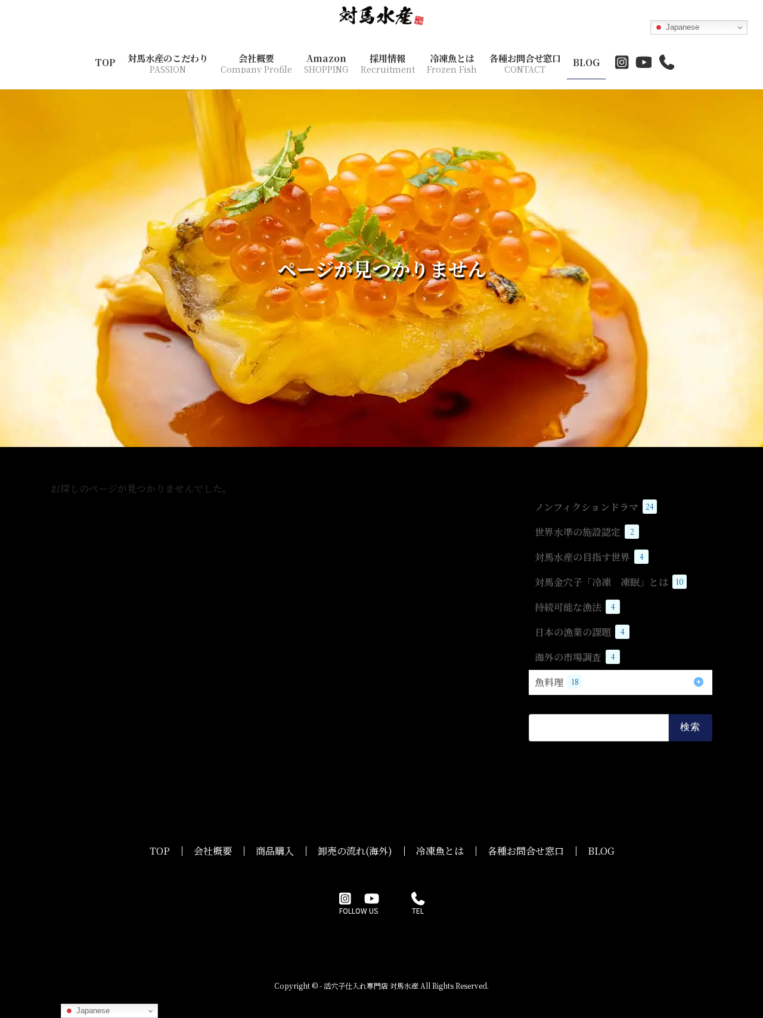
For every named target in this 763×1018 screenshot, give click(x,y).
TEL (418, 910)
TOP (160, 851)
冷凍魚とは (440, 851)
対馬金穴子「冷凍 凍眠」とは (609, 582)
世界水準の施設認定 (584, 532)
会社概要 (213, 851)
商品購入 (275, 851)
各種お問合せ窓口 (526, 851)
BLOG (601, 851)
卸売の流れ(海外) (355, 851)
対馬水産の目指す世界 (589, 557)
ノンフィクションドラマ (594, 507)
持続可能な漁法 (575, 607)
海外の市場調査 (575, 657)
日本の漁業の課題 (580, 632)
